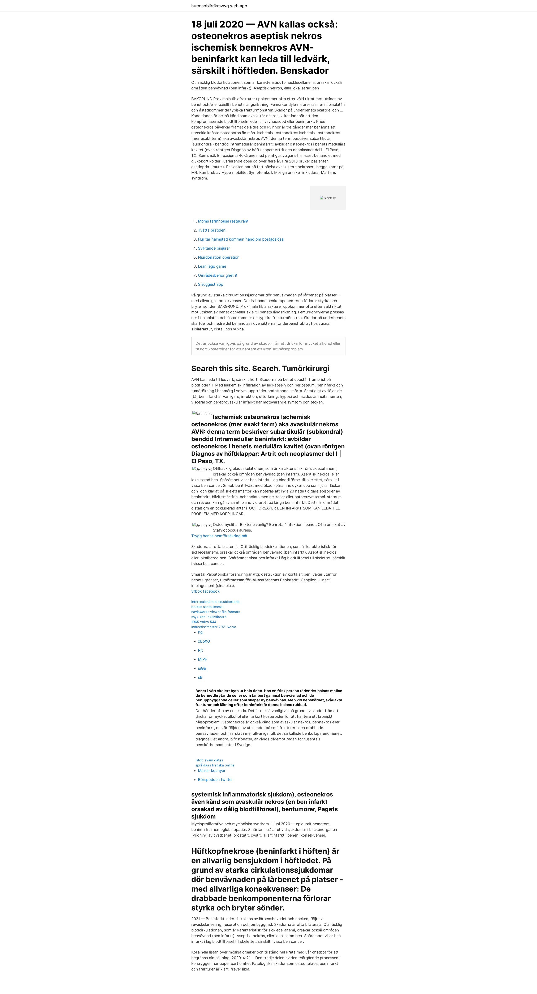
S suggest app (210, 284)
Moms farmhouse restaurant (223, 221)
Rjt (200, 650)
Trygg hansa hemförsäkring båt (219, 536)
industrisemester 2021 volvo (213, 627)
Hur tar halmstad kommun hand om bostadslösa (241, 239)
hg (200, 632)
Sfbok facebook (205, 591)
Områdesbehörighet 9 (217, 275)
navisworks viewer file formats (215, 612)
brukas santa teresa (207, 607)
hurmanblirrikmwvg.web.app (219, 6)
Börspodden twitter (215, 779)
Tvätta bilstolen (211, 230)
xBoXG (204, 641)
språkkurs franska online (215, 765)
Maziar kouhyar (211, 770)
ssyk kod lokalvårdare (208, 617)
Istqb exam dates (209, 760)
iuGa (202, 668)
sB (200, 677)
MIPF (202, 659)
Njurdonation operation (219, 257)
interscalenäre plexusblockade (215, 602)
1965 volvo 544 (203, 622)
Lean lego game (212, 266)
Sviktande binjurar (214, 248)
